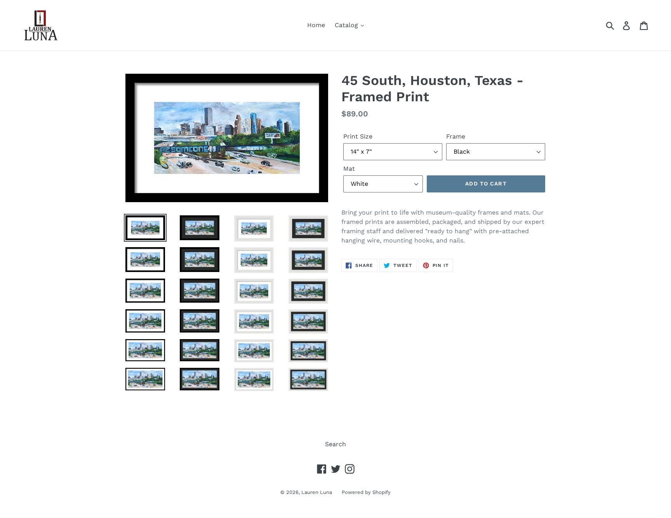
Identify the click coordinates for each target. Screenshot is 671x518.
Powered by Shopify (366, 492)
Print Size (357, 136)
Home (316, 25)
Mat (349, 168)
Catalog (347, 25)
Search (335, 444)
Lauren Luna (316, 492)
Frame (455, 136)
